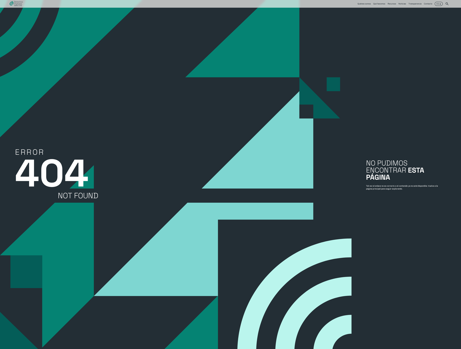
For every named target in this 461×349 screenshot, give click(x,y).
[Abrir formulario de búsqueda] (447, 3)
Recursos (392, 4)
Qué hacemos (379, 4)
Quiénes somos (364, 4)
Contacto (428, 4)
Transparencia (415, 4)
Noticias (402, 4)
